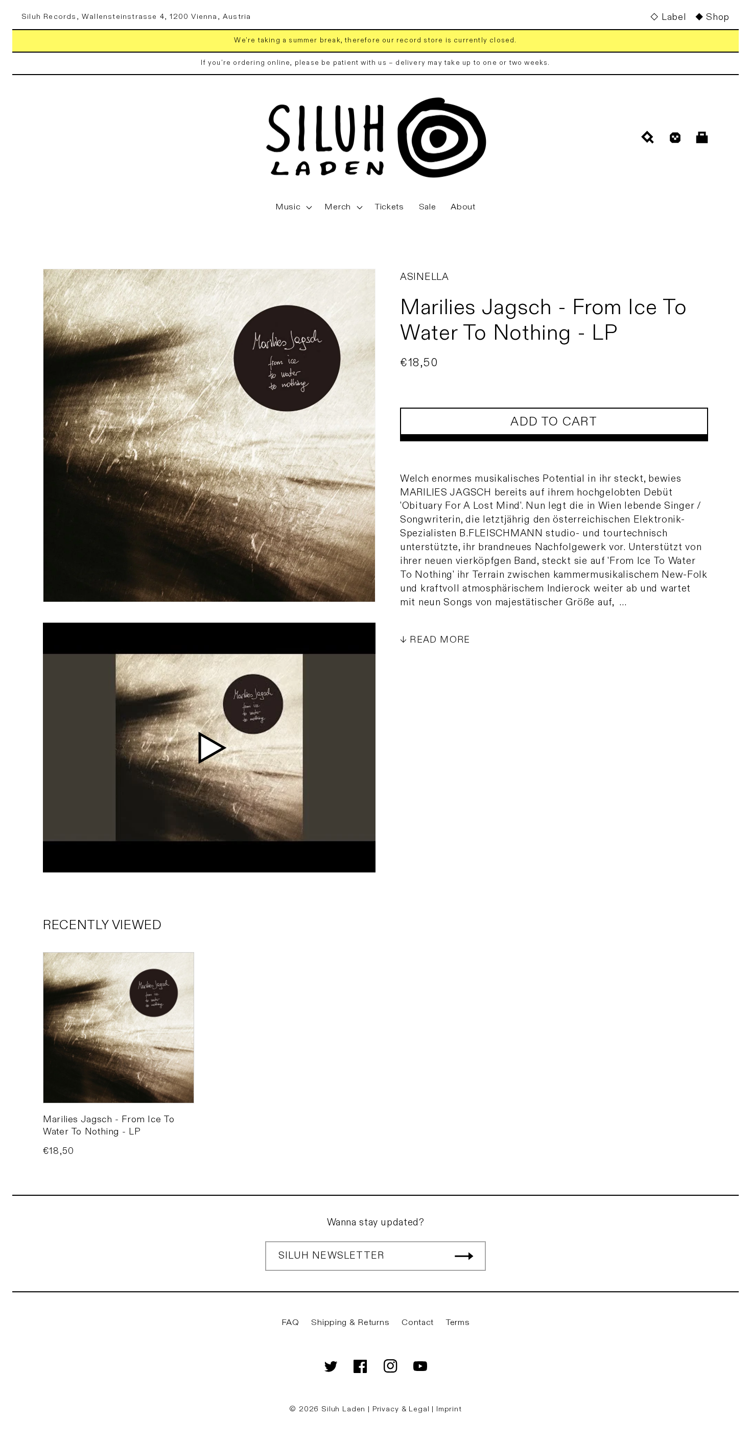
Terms (458, 1322)
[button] (292, 207)
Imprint (449, 1409)
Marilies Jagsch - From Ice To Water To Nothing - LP (108, 1125)
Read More (440, 640)
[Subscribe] (464, 1256)
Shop (718, 17)
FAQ (290, 1322)
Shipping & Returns (350, 1322)
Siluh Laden (343, 1409)
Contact (418, 1322)
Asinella (424, 276)
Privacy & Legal (402, 1409)
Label (674, 17)
